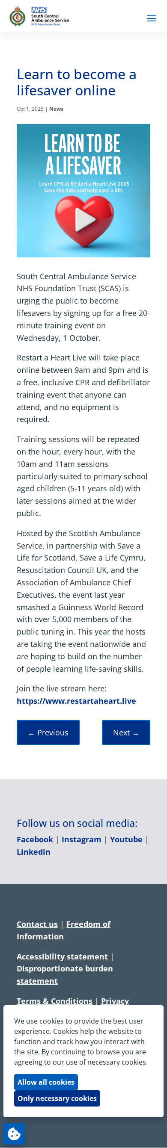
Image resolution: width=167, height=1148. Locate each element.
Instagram (81, 839)
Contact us (37, 924)
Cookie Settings (14, 1134)
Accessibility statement (62, 956)
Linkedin (34, 852)
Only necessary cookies (57, 1098)
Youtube (126, 839)
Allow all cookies (46, 1082)
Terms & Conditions (54, 1001)
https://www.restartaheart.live (76, 701)
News (56, 108)
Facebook (35, 839)
